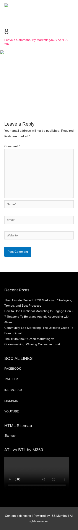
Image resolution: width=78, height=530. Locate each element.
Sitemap (10, 435)
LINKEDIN (11, 400)
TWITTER (11, 379)
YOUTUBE (11, 411)
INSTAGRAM (13, 390)
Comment (12, 146)
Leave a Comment (17, 40)
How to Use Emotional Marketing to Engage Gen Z (39, 311)
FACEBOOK (12, 368)
